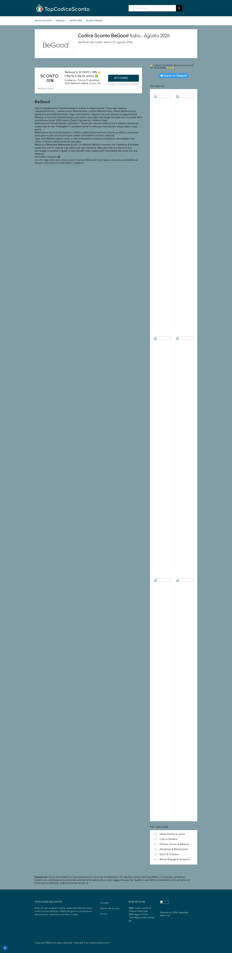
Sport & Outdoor (166, 854)
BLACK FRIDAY (94, 21)
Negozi (60, 21)
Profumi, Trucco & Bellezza (171, 844)
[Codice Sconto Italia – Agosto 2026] (62, 8)
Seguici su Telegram (175, 75)
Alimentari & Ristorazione (171, 849)
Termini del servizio (109, 908)
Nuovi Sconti (43, 21)
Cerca (179, 8)
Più (99, 83)
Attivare (121, 78)
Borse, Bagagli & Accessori (172, 859)
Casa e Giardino (166, 839)
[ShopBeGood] (56, 45)
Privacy (103, 914)
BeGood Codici (46, 88)
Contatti (104, 903)
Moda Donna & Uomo (169, 834)
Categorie (75, 21)
